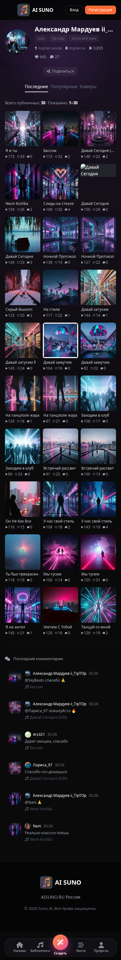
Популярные (64, 86)
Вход (74, 9)
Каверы (88, 86)
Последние (36, 86)
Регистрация (100, 9)
